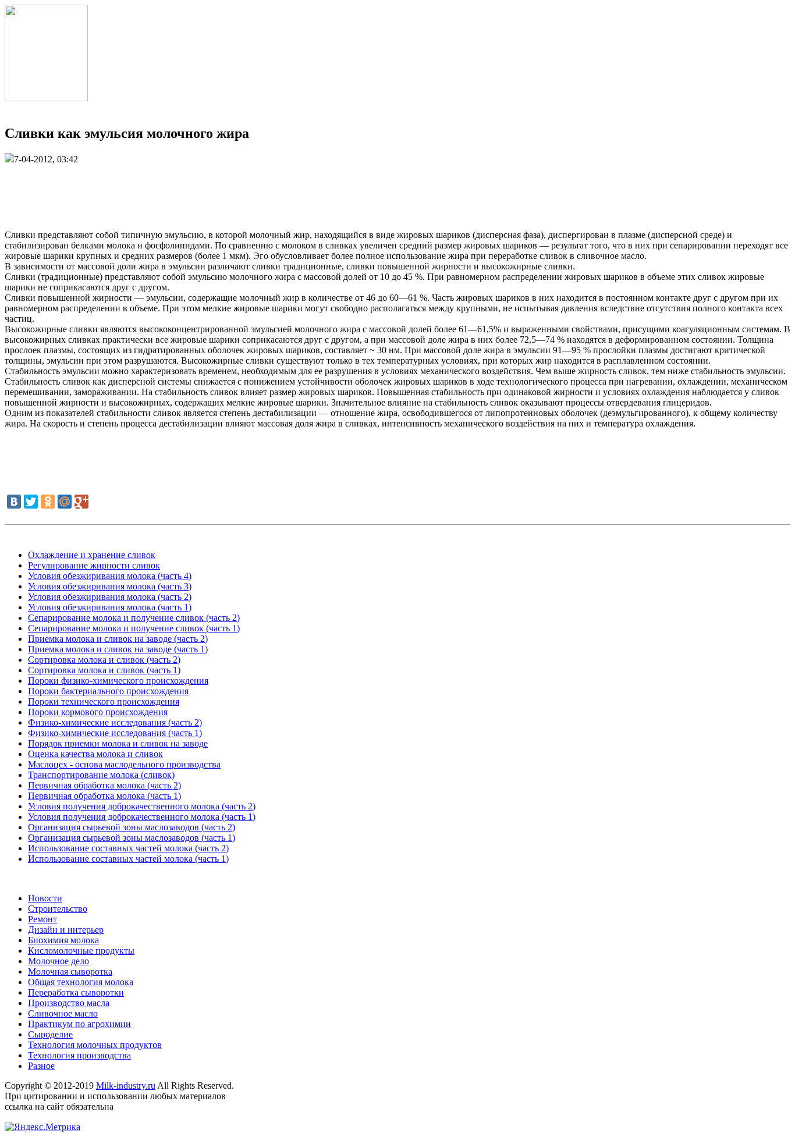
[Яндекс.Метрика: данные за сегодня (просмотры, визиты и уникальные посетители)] (42, 1127)
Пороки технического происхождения (103, 701)
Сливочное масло (63, 1013)
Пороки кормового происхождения (98, 712)
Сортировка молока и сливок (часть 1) (104, 670)
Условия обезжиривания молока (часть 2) (109, 597)
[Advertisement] (397, 191)
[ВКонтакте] (14, 502)
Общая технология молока (80, 982)
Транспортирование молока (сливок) (101, 775)
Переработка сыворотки (76, 992)
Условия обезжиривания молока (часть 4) (109, 576)
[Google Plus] (81, 502)
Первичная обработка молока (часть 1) (104, 796)
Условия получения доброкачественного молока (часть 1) (141, 817)
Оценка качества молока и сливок (95, 754)
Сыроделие (50, 1034)
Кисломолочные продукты (81, 950)
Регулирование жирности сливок (94, 565)
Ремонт (42, 919)
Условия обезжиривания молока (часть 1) (109, 607)
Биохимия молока (63, 940)
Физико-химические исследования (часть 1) (115, 733)
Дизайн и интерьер (66, 930)
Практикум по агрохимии (79, 1024)
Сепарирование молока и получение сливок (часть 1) (134, 628)
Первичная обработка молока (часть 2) (104, 785)
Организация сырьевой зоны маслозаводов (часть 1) (131, 838)
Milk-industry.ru (125, 1085)
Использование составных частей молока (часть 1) (128, 859)
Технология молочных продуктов (95, 1045)
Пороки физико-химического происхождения (118, 680)
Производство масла (68, 1003)
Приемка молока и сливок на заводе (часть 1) (118, 649)
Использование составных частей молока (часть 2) (128, 848)
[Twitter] (31, 502)
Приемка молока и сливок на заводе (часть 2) (118, 639)
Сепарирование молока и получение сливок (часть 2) (134, 618)
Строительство (57, 909)
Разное (41, 1066)
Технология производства (79, 1055)
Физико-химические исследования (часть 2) (115, 722)
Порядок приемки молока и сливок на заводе (118, 743)
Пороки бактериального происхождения (108, 691)
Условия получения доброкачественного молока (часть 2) (141, 806)
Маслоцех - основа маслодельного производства (124, 764)
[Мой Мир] (65, 502)
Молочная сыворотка (70, 971)
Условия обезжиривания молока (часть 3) (109, 586)
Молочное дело (58, 961)
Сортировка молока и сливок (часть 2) (104, 660)
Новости (45, 898)
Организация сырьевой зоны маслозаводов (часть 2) (131, 827)
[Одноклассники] (48, 502)
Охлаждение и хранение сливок (91, 555)
